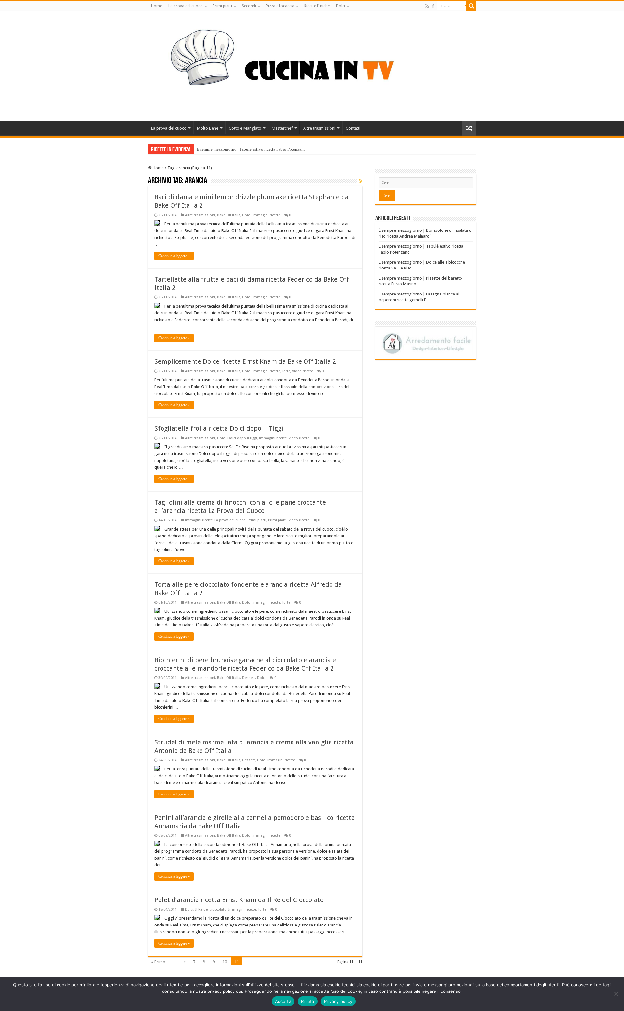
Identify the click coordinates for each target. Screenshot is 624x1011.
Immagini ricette (266, 215)
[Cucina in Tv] (312, 64)
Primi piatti (222, 6)
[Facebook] (433, 6)
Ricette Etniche (317, 6)
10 (224, 961)
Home (156, 6)
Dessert (248, 678)
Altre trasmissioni (319, 128)
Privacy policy (338, 1001)
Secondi (249, 6)
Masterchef (282, 128)
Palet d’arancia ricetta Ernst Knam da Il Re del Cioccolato (239, 900)
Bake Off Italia (228, 215)
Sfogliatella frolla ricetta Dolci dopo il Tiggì (218, 428)
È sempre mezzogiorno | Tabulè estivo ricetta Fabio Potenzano (251, 149)
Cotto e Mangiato (245, 128)
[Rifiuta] (616, 994)
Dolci (340, 6)
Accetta (283, 1001)
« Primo (158, 961)
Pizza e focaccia (280, 6)
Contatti (353, 128)
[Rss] (427, 6)
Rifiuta (307, 1001)
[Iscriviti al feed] (360, 181)
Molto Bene (207, 128)
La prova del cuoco (185, 6)
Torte (286, 371)
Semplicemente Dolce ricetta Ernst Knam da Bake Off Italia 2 (245, 361)
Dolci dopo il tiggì (242, 438)
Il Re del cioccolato (211, 909)
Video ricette (302, 371)
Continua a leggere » (174, 256)
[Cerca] (471, 6)
